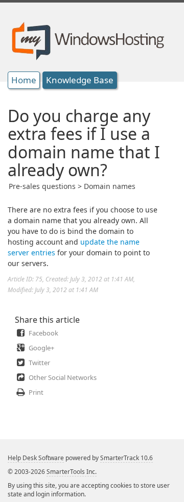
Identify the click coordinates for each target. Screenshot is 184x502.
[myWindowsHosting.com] (87, 38)
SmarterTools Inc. (72, 471)
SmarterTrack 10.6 (126, 457)
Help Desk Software (36, 457)
